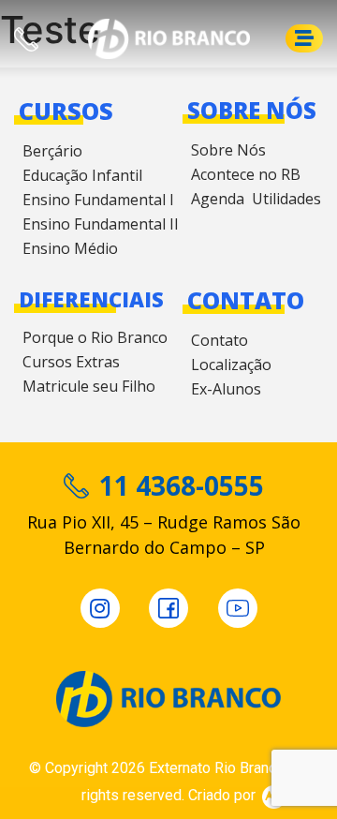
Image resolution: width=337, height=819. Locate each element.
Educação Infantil (82, 175)
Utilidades (286, 198)
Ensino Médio (70, 248)
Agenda (217, 198)
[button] (304, 38)
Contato (219, 340)
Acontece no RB (245, 174)
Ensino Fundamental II (100, 224)
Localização (231, 364)
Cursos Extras (71, 361)
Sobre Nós (228, 150)
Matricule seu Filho (88, 386)
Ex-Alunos (226, 389)
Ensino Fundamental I (98, 199)
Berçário (52, 151)
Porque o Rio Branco (95, 337)
